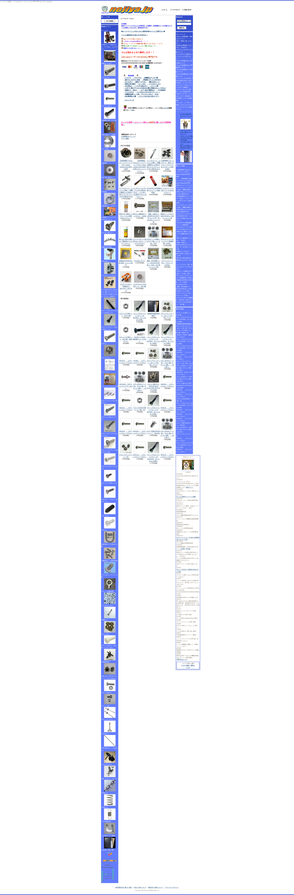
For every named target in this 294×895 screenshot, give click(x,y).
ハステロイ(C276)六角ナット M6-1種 (184, 303)
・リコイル (127, 78)
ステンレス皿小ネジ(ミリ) (109, 418)
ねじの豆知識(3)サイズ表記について (184, 71)
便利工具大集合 (107, 247)
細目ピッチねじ (107, 63)
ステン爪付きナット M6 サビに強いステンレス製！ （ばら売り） (184, 379)
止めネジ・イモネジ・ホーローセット (109, 500)
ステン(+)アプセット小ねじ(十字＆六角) (109, 451)
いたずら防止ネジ (107, 233)
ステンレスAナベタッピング (109, 467)
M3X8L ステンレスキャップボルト (184, 358)
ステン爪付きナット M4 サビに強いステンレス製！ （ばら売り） (184, 430)
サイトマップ (181, 34)
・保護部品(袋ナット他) (131, 94)
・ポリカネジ (128, 82)
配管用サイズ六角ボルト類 (109, 545)
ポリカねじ (105, 516)
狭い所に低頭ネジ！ (108, 177)
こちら (165, 108)
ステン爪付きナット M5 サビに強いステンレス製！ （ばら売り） (184, 368)
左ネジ (104, 343)
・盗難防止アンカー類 (150, 78)
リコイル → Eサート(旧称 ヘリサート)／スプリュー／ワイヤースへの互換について (184, 106)
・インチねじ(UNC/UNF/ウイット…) (148, 92)
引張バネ (105, 807)
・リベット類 (153, 86)
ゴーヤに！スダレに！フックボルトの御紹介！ (184, 86)
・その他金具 (161, 90)
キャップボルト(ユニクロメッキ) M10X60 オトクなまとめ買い (184, 319)
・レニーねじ (141, 84)
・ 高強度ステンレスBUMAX (151, 80)
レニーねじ (105, 634)
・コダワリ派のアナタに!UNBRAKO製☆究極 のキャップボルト (145, 88)
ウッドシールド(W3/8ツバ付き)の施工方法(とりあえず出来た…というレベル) (184, 81)
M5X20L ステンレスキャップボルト (184, 420)
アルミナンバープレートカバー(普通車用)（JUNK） (167, 241)
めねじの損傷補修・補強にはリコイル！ (184, 37)
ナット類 (105, 149)
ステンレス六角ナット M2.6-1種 (184, 314)
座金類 (104, 163)
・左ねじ (134, 90)
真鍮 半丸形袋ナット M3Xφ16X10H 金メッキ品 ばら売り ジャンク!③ (184, 289)
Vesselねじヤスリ (139, 261)
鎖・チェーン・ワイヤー (110, 779)
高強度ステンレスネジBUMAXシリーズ (108, 218)
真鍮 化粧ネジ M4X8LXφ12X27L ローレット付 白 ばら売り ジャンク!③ (154, 218)
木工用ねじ (105, 261)
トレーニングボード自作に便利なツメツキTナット (186, 132)
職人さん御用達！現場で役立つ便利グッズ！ (186, 148)
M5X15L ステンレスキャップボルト (184, 450)
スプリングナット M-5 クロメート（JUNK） (167, 263)
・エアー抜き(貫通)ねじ (147, 90)
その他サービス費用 (108, 836)
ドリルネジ (105, 372)
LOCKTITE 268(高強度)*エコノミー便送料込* (153, 190)
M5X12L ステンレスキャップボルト (184, 439)
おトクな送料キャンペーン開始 (186, 496)
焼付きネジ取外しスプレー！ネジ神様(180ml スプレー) (126, 216)
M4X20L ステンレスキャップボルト (184, 415)
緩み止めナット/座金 (108, 134)
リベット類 (105, 706)
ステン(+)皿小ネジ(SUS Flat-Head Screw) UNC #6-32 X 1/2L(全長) (153, 387)
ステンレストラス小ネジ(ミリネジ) (109, 435)
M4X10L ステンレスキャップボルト (184, 391)
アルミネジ (105, 92)
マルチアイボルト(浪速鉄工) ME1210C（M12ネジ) (184, 299)
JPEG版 (188, 549)
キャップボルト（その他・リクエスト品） (108, 647)
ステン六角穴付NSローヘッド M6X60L (184, 424)
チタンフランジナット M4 (184, 435)
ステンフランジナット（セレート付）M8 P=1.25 (153, 363)
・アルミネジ (137, 78)
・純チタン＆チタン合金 (132, 80)
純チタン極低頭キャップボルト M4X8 (184, 239)
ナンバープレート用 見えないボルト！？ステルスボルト (140, 241)
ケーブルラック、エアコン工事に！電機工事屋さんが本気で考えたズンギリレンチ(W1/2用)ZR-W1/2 (153, 165)
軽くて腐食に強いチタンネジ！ (184, 42)
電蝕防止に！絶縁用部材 (110, 560)
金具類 (104, 192)
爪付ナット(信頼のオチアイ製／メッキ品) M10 (153, 241)
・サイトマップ (129, 100)
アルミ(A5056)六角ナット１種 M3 (184, 400)
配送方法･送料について (155, 887)
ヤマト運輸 (125, 138)
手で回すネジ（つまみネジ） (109, 749)
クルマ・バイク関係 (186, 136)
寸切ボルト (105, 734)
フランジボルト (107, 106)
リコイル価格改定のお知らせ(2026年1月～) (134, 35)
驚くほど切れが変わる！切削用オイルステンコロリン (126, 241)
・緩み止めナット (154, 82)
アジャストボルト (107, 719)
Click (132, 110)
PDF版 (183, 549)
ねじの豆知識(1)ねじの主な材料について (184, 62)
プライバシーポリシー (172, 887)
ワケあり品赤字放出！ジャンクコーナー (186, 116)
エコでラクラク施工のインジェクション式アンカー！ (184, 56)
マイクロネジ (106, 358)
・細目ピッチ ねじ (140, 82)
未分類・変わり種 (107, 850)
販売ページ (189, 487)
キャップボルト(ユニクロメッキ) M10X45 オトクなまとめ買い (184, 405)
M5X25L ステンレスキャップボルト (184, 353)
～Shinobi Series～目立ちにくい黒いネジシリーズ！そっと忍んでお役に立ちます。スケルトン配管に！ (109, 293)
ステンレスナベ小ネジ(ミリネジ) (109, 402)
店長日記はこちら (182, 659)
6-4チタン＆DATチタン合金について (184, 51)
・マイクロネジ (129, 92)
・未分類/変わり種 (130, 96)
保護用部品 (105, 662)
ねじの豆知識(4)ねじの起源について (184, 75)
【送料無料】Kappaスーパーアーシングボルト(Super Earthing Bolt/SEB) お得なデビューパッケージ (184, 182)
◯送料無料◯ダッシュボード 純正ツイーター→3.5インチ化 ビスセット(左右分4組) (167, 165)
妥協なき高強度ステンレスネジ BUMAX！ (184, 46)
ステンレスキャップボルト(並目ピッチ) (109, 328)
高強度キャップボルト (109, 206)
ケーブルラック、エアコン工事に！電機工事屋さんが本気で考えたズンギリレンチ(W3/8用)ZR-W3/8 (126, 192)
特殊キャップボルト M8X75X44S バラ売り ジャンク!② (167, 216)
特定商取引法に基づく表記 (123, 887)
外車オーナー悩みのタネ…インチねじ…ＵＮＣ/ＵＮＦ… (109, 47)
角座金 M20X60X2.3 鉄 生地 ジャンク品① (126, 263)
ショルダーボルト (107, 605)
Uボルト (105, 530)
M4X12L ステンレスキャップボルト (184, 395)
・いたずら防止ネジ (141, 86)
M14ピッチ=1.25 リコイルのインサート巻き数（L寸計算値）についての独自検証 (184, 97)
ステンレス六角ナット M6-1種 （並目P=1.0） (126, 339)
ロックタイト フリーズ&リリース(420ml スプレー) (167, 190)
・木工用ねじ (128, 86)
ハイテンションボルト (109, 275)
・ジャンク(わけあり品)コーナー (148, 96)
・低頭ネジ (127, 90)
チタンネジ (105, 77)
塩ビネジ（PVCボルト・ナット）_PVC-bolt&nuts (109, 677)
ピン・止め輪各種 (107, 591)
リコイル (105, 30)
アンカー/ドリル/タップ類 (110, 386)
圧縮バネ (105, 793)
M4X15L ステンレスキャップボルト (184, 411)
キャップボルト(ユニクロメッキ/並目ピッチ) (109, 312)
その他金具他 (106, 821)
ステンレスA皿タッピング (109, 484)
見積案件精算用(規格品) (184, 324)
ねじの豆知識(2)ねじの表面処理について (184, 66)
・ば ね (156, 94)
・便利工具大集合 (130, 84)
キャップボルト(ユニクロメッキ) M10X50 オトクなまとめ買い (184, 341)
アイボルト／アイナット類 (109, 576)
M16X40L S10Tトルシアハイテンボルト (126, 386)
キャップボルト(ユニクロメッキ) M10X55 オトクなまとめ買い (184, 348)
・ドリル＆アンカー (154, 84)
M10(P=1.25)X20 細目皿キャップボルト (140, 339)
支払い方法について (140, 887)
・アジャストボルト (146, 94)
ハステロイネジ (107, 764)
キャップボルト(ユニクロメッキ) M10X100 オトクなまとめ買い (184, 445)
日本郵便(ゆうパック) (128, 136)
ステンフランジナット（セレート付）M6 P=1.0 (167, 316)
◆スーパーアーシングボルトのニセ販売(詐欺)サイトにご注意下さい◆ (143, 31)
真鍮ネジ (105, 620)
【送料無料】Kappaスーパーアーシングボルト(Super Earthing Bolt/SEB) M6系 (126, 165)
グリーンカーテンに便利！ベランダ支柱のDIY (183, 90)
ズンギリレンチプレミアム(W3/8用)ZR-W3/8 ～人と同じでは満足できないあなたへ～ (139, 192)
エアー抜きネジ (107, 693)
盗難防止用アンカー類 (109, 120)
